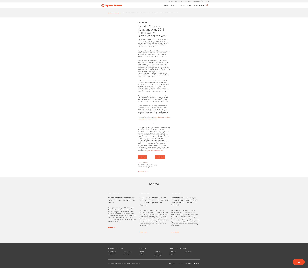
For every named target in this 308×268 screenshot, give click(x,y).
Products (182, 5)
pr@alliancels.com (143, 171)
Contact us (160, 157)
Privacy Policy (172, 263)
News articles (188, 251)
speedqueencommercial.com (147, 119)
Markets (166, 5)
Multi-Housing (127, 251)
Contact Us (183, 1)
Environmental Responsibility (158, 255)
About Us (177, 1)
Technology (174, 5)
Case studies (172, 251)
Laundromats (112, 251)
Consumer (126, 254)
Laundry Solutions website (162, 117)
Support (189, 5)
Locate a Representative (194, 1)
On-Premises (111, 254)
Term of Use (180, 263)
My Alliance (170, 1)
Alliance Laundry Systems (121, 263)
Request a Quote (199, 5)
